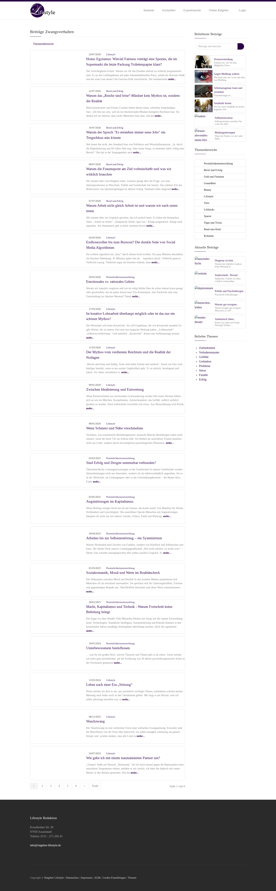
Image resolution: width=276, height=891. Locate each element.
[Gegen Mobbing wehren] (204, 76)
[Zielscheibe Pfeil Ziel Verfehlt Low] (58, 176)
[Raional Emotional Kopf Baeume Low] (58, 286)
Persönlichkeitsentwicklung (120, 277)
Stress (202, 370)
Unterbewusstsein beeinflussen (108, 648)
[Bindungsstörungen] (204, 135)
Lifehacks (208, 209)
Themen (132, 877)
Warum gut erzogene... (227, 304)
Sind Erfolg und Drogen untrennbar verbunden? (121, 463)
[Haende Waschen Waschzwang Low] (58, 726)
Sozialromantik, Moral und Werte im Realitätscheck (123, 573)
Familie (203, 375)
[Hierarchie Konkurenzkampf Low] (58, 579)
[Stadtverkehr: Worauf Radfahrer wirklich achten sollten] (204, 277)
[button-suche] (241, 46)
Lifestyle (110, 54)
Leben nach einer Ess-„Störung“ (109, 685)
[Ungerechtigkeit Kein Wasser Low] (58, 359)
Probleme (204, 366)
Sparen (207, 216)
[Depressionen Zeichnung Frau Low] (58, 506)
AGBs (97, 877)
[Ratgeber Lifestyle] (42, 10)
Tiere (206, 202)
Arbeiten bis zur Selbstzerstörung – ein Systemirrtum (124, 538)
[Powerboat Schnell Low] (58, 469)
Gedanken (205, 361)
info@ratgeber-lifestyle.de (45, 845)
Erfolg (203, 379)
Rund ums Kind (212, 229)
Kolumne (208, 235)
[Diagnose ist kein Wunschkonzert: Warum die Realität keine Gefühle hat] (204, 263)
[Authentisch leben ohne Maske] (204, 321)
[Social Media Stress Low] (58, 249)
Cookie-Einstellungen (114, 877)
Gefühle (204, 357)
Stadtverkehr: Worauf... (227, 275)
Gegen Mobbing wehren (226, 73)
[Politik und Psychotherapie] (204, 292)
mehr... (172, 79)
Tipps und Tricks (212, 222)
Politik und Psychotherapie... (230, 291)
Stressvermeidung (223, 59)
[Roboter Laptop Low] (58, 139)
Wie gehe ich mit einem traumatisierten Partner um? (123, 758)
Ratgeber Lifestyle (54, 877)
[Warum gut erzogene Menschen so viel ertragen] (204, 307)
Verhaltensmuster (209, 352)
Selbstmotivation (224, 117)
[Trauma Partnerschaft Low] (58, 762)
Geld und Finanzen (213, 176)
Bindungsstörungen (225, 132)
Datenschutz (72, 877)
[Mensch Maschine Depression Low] (58, 616)
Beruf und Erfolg (114, 91)
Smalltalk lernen (222, 103)
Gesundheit (209, 183)
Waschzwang (95, 721)
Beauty (207, 189)
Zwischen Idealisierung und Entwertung (115, 389)
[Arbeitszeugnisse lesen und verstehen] (204, 91)
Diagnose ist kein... (225, 260)
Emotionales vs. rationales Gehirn (110, 282)
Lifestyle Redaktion (43, 818)
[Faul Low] (58, 213)
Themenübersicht (43, 43)
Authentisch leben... (225, 319)
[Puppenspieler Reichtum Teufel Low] (58, 103)
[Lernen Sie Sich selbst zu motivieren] (204, 120)
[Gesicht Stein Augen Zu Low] (58, 652)
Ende (95, 785)
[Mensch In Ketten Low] (58, 543)
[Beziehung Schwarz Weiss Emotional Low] (58, 433)
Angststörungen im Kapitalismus (109, 501)
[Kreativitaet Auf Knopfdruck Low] (58, 323)
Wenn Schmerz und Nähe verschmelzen (114, 428)
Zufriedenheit (207, 347)
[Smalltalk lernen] (204, 105)
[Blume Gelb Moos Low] (58, 689)
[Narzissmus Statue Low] (58, 396)
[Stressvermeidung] (204, 61)
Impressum (86, 877)
